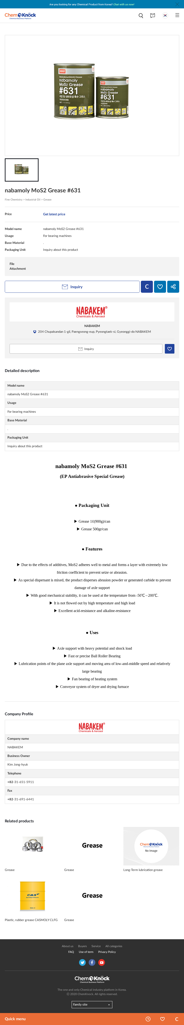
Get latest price (54, 214)
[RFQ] (152, 15)
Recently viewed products (148, 1019)
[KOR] (165, 15)
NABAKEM (92, 326)
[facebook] (92, 962)
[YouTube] (101, 962)
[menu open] (177, 15)
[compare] (147, 287)
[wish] (160, 287)
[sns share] (173, 287)
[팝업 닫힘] (177, 4)
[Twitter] (82, 962)
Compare (177, 1019)
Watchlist (162, 1019)
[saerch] (141, 15)
